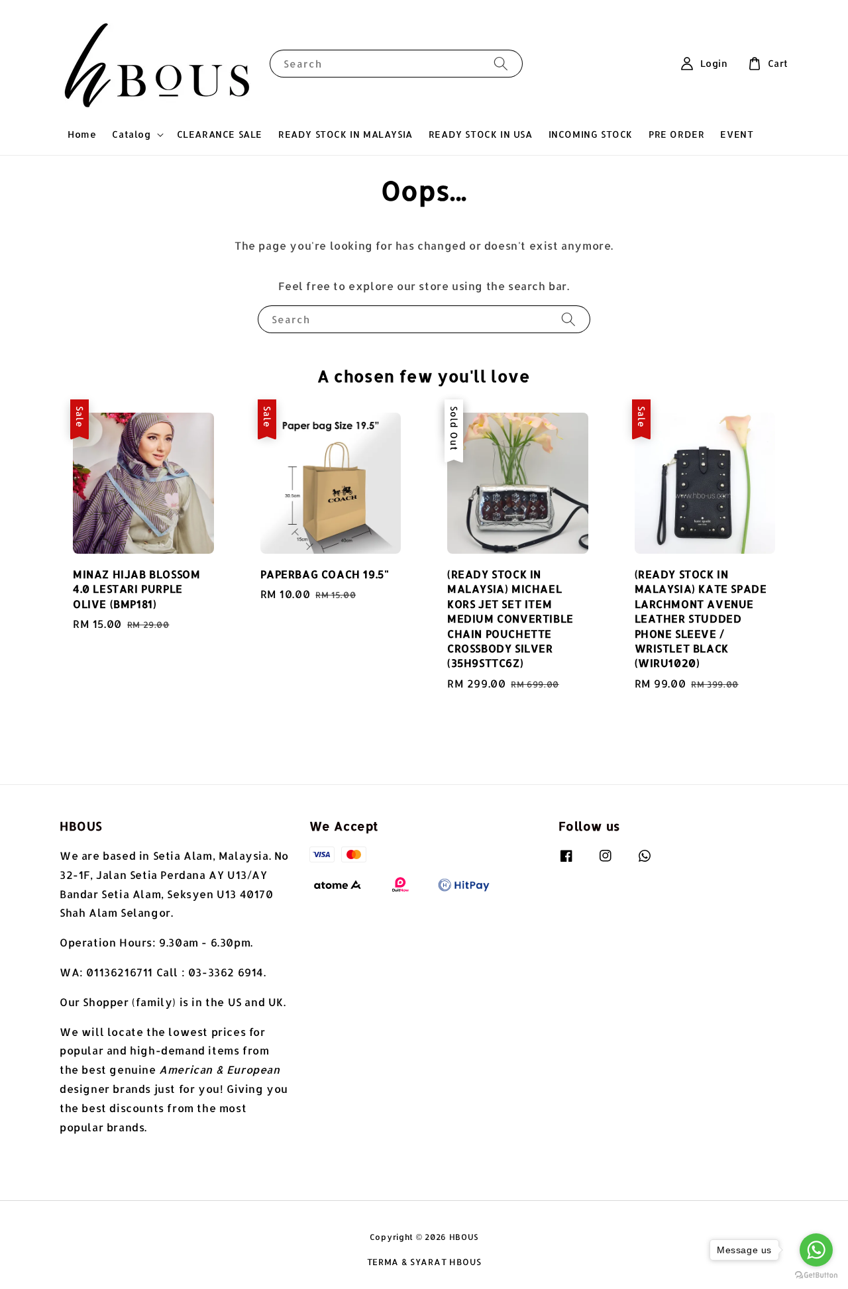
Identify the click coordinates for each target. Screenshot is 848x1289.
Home (82, 134)
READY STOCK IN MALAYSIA (345, 134)
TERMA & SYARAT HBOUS (424, 1262)
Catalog (131, 134)
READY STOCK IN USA (481, 134)
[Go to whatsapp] (816, 1249)
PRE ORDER (676, 134)
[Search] (501, 63)
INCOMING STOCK (591, 134)
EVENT (736, 134)
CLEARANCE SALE (219, 134)
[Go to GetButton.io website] (816, 1275)
